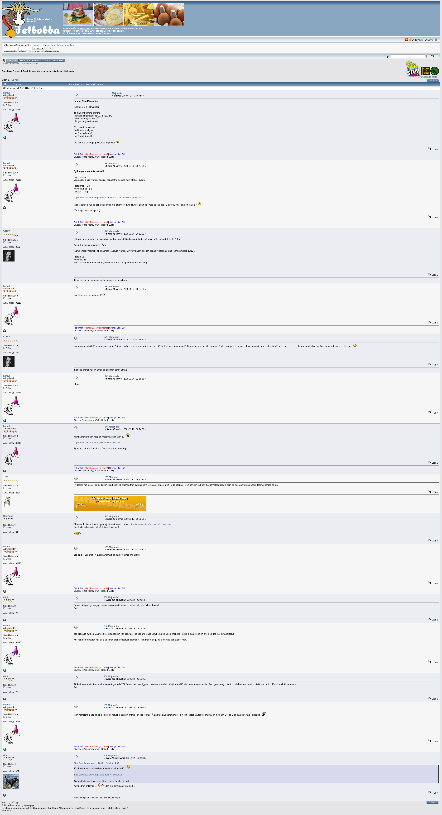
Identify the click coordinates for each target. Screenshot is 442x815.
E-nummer (26, 63)
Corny (6, 231)
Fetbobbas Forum (10, 71)
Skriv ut (433, 80)
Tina (5, 476)
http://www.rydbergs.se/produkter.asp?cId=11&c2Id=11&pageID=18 (107, 197)
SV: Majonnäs (111, 231)
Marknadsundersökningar (49, 71)
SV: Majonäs (111, 163)
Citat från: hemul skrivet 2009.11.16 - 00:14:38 (96, 763)
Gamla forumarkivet (11, 63)
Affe (5, 755)
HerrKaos (8, 516)
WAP (35, 63)
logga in (37, 45)
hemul (6, 92)
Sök (28, 60)
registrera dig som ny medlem (60, 45)
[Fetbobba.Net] (4, 138)
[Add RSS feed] (410, 39)
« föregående (424, 77)
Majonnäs (69, 71)
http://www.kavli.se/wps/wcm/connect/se (150, 524)
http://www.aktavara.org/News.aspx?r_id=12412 (97, 442)
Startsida (11, 60)
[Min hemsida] (4, 620)
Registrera (58, 60)
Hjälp (22, 60)
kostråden (85, 28)
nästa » (435, 77)
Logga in (47, 60)
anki (5, 597)
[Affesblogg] (4, 796)
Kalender (36, 60)
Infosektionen (28, 71)
